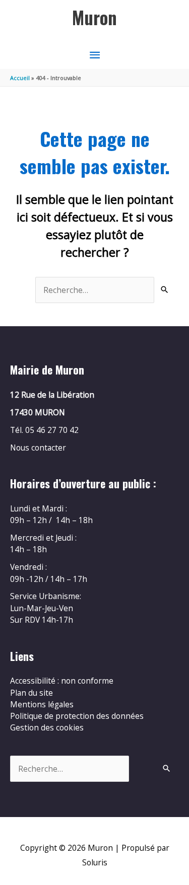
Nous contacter (38, 447)
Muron (94, 17)
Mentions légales (42, 704)
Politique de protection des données (77, 715)
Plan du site (31, 692)
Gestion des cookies (47, 727)
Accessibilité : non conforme (61, 680)
